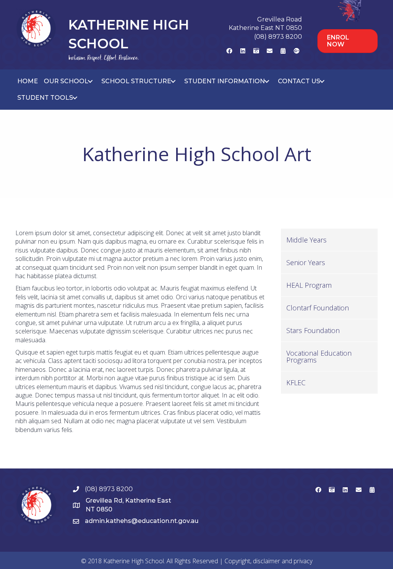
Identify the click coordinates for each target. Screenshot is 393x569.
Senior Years (305, 262)
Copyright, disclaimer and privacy (268, 561)
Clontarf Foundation (317, 307)
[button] (229, 50)
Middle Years (306, 239)
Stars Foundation (313, 330)
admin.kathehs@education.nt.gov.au (141, 520)
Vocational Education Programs (319, 356)
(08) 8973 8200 (278, 36)
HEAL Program (309, 285)
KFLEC (295, 382)
